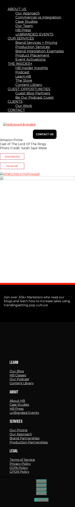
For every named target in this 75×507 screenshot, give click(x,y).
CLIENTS (15, 102)
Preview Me (12, 165)
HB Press (16, 409)
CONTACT (16, 110)
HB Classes (18, 375)
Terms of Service (22, 460)
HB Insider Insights (31, 68)
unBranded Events (24, 413)
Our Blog (17, 371)
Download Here (12, 156)
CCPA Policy (19, 468)
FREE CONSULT (45, 134)
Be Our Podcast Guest (34, 97)
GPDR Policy (19, 472)
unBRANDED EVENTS (34, 34)
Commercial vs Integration (38, 17)
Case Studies (19, 405)
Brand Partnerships (24, 438)
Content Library (22, 383)
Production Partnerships (29, 442)
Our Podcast (19, 379)
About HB (17, 401)
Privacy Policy (20, 464)
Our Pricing (19, 430)
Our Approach (21, 434)
